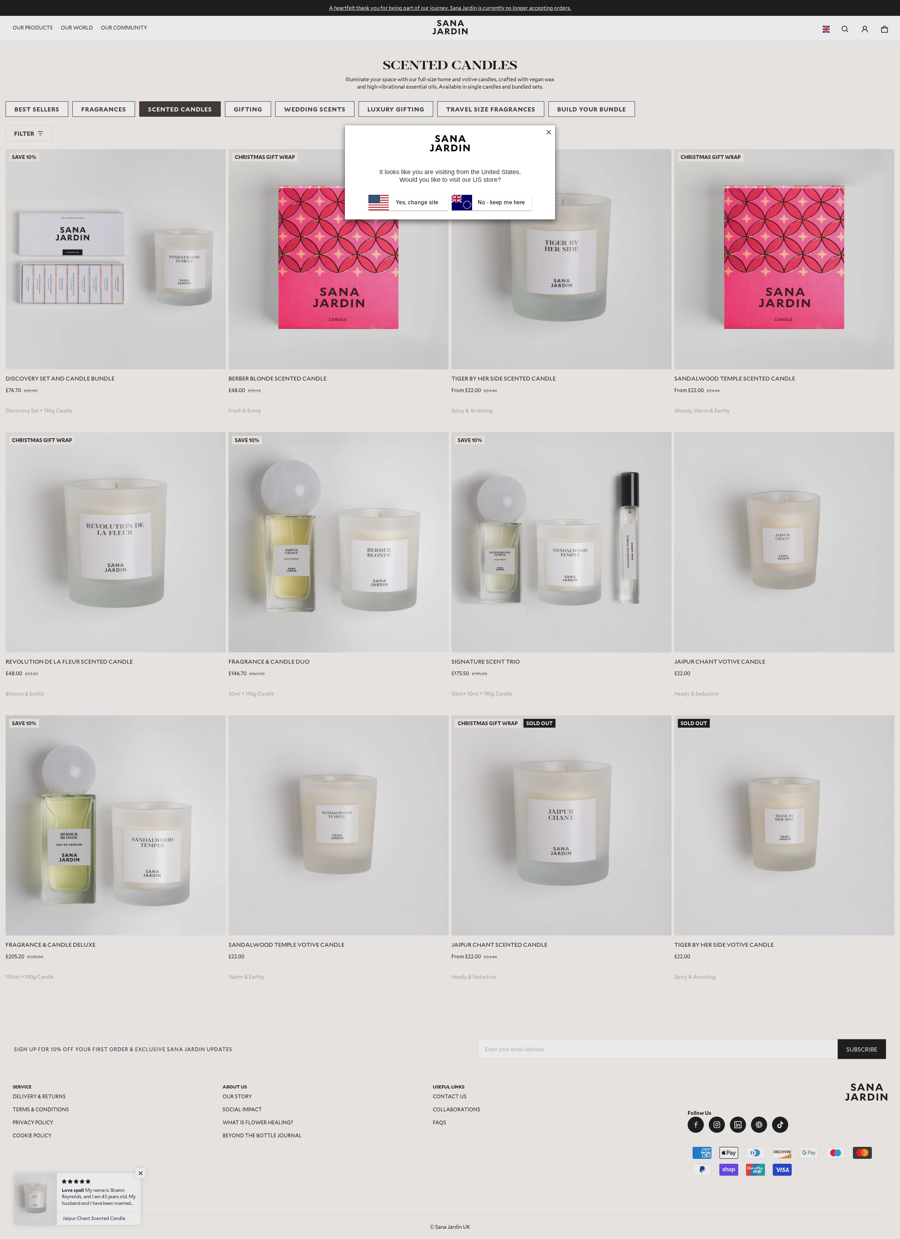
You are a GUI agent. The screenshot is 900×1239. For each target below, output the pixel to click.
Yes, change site (417, 202)
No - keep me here (500, 202)
